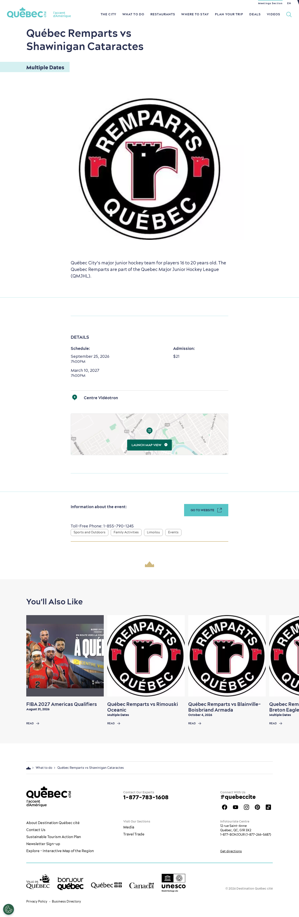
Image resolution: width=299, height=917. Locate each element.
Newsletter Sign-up (43, 844)
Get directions (231, 851)
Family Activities (126, 532)
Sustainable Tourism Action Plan (53, 837)
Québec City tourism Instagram (246, 807)
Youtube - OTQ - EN (235, 807)
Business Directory (66, 901)
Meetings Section (270, 3)
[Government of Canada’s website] (141, 885)
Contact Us (36, 830)
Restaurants (162, 14)
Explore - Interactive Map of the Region (60, 851)
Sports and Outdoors (90, 532)
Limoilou (153, 532)
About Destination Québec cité (53, 823)
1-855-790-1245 (118, 526)
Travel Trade (133, 834)
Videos (273, 14)
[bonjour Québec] (70, 883)
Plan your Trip (229, 14)
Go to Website (202, 510)
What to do (133, 14)
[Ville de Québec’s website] (38, 881)
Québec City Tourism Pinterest (257, 807)
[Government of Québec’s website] (106, 885)
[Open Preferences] (8, 909)
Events (173, 532)
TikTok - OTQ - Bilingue (268, 807)
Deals (255, 14)
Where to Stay (195, 14)
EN (289, 3)
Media (128, 827)
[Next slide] (287, 655)
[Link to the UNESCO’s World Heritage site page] (174, 883)
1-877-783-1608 (146, 797)
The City (108, 14)
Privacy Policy (36, 901)
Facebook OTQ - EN (224, 807)
